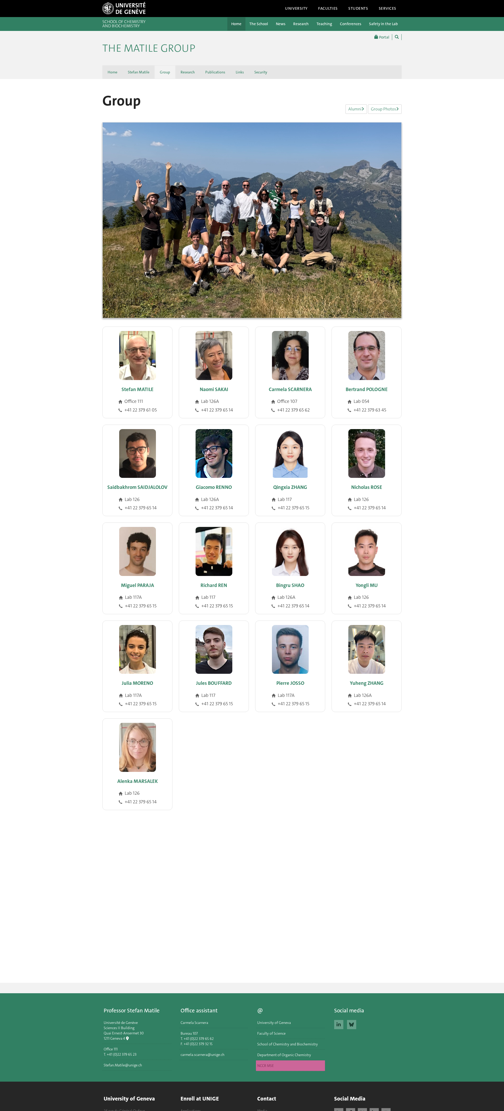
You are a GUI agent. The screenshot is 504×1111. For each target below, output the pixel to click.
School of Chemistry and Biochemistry (287, 1044)
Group (165, 72)
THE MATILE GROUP (148, 48)
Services (388, 8)
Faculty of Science (271, 1033)
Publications (215, 72)
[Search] (396, 37)
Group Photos (383, 109)
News (280, 23)
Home (236, 23)
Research (301, 23)
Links (240, 72)
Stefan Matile (138, 72)
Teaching (324, 23)
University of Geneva (274, 1022)
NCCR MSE (265, 1065)
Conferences (350, 23)
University (296, 8)
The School (258, 23)
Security (260, 72)
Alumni (354, 109)
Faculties (328, 8)
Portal (383, 37)
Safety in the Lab (383, 23)
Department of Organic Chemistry (284, 1055)
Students (358, 8)
